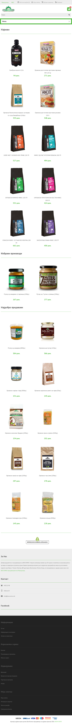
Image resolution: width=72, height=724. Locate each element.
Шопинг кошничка (48, 2)
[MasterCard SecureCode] (48, 719)
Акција (2, 683)
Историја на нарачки (6, 701)
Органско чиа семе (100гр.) (47, 476)
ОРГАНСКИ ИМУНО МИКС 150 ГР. (16, 198)
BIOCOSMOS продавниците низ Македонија (13, 570)
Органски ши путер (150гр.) (47, 348)
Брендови (3, 672)
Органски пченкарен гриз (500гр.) (16, 518)
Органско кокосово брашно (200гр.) (16, 433)
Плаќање (59, 2)
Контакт (3, 650)
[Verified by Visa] (55, 719)
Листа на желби (5, 705)
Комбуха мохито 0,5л (16, 70)
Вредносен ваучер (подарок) (9, 676)
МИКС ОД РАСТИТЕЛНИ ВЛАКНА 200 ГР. (47, 155)
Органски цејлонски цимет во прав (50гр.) (47, 390)
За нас (2, 628)
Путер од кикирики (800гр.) (16, 348)
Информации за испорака (8, 632)
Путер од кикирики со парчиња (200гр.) (16, 294)
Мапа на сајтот (5, 658)
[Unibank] (26, 719)
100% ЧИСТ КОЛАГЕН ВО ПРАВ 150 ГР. (16, 155)
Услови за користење (6, 636)
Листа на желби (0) (25, 2)
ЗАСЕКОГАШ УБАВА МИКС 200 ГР (48, 240)
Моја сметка (36, 2)
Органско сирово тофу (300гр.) (16, 390)
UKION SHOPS (58, 721)
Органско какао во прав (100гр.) (16, 476)
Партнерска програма (7, 680)
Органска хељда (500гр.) (48, 518)
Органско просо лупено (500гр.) (48, 433)
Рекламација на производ (8, 654)
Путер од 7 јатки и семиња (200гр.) (47, 294)
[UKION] (18, 719)
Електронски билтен (6, 709)
